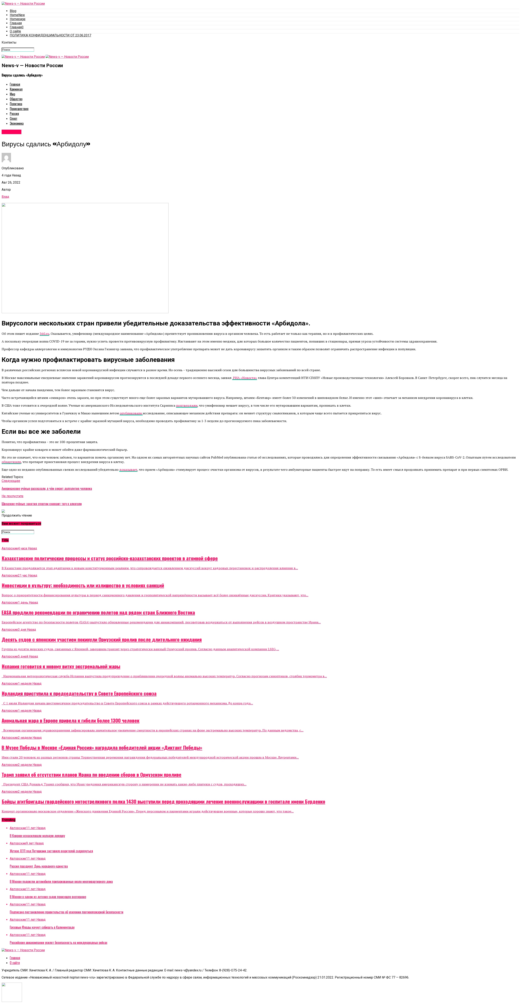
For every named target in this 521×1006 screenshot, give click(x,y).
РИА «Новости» (244, 377)
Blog (13, 11)
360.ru (44, 333)
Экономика (17, 123)
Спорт (13, 118)
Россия (14, 113)
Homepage (17, 19)
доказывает (128, 469)
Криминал (16, 89)
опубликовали (131, 413)
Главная (16, 23)
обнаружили (11, 462)
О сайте (15, 31)
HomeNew (17, 15)
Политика (16, 103)
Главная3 (17, 27)
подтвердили (186, 405)
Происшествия (19, 108)
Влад (5, 197)
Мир (12, 94)
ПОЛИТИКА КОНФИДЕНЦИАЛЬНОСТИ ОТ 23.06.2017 (50, 35)
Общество (16, 98)
